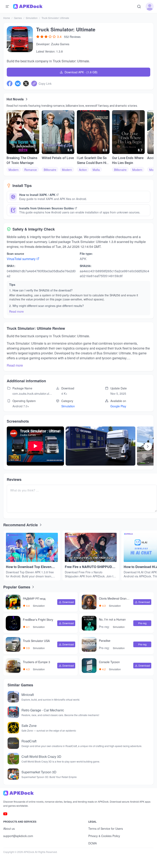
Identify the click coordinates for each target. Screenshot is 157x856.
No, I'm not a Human (112, 619)
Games (18, 17)
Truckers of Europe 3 (36, 662)
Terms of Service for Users (105, 828)
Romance (30, 170)
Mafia (96, 170)
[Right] (148, 446)
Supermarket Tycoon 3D (38, 772)
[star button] (37, 36)
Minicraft (27, 694)
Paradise (104, 641)
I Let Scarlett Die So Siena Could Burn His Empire (92, 160)
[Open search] (139, 6)
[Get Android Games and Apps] (28, 6)
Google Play (118, 406)
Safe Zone (29, 725)
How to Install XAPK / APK (37, 195)
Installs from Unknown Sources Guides (46, 208)
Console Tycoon (109, 662)
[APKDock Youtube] (5, 814)
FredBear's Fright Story (38, 620)
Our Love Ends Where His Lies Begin (128, 160)
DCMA (92, 843)
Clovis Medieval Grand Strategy (115, 599)
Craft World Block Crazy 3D (41, 756)
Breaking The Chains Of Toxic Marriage (22, 160)
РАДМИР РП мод (34, 598)
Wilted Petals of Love (58, 158)
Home (6, 18)
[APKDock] (78, 793)
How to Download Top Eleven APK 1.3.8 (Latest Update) (29, 566)
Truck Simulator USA (36, 641)
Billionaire (50, 170)
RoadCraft (28, 741)
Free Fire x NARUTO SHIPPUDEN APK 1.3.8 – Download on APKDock (91, 566)
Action (83, 170)
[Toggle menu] (7, 6)
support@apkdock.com (18, 836)
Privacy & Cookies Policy (104, 836)
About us (9, 828)
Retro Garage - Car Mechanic (42, 710)
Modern (14, 170)
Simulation (32, 17)
